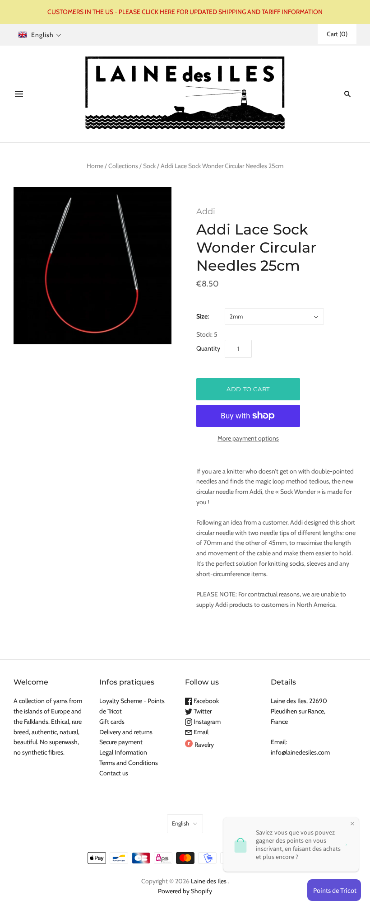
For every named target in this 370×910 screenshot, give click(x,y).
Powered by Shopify (185, 891)
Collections (123, 166)
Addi (205, 211)
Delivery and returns (126, 732)
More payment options (248, 438)
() (337, 34)
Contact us (113, 773)
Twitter (202, 711)
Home (95, 166)
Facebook (205, 701)
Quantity (208, 348)
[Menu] (19, 94)
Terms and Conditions (128, 763)
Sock (149, 166)
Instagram (206, 722)
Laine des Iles (209, 881)
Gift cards (112, 722)
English (180, 823)
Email (200, 732)
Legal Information (123, 752)
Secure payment (121, 742)
